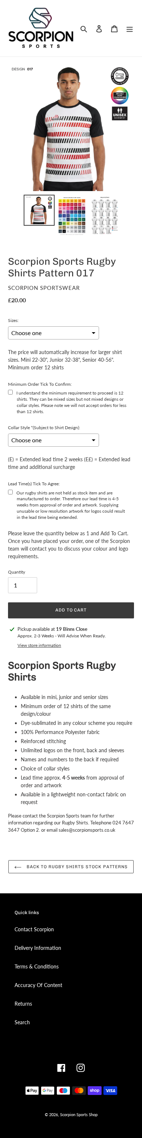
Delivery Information (38, 948)
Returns (23, 1004)
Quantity (16, 572)
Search (22, 1022)
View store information (39, 645)
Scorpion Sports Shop (79, 1114)
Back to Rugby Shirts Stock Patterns (76, 866)
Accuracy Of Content (38, 985)
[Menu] (129, 28)
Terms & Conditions (37, 966)
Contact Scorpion (34, 929)
